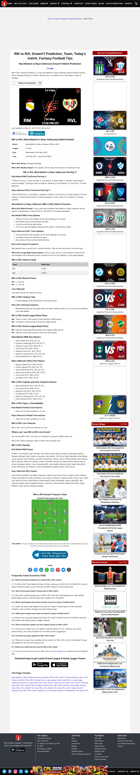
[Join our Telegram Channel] (50, 554)
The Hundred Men (43, 751)
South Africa (76, 743)
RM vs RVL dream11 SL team (27, 688)
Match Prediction (114, 3)
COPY (69, 569)
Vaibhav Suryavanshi (101, 757)
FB (30, 569)
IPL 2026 (40, 746)
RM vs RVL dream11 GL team (50, 688)
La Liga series (32, 683)
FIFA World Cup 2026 (44, 749)
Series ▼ (44, 3)
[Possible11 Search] (136, 3)
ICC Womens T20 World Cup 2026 (48, 743)
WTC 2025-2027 (42, 741)
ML (63, 569)
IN (27, 771)
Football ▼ (66, 3)
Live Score (33, 3)
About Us (134, 771)
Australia (74, 741)
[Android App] (18, 752)
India (73, 738)
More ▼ (128, 3)
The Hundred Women (44, 738)
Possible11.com (61, 651)
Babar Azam (98, 743)
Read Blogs (124, 424)
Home (9, 3)
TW (36, 569)
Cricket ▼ (54, 3)
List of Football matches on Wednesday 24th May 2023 (66, 690)
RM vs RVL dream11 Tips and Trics (52, 683)
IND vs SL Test (20, 3)
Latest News (91, 3)
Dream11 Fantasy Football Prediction (68, 19)
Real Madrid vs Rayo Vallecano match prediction (30, 677)
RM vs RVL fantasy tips (35, 680)
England (74, 746)
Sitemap (120, 746)
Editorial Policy (108, 771)
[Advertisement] (70, 11)
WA (47, 569)
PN (58, 569)
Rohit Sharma (98, 741)
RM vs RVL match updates (33, 690)
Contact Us (122, 771)
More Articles (123, 562)
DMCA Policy (122, 738)
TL (52, 569)
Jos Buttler (98, 754)
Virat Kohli (97, 738)
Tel (4, 771)
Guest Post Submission (125, 741)
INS (15, 771)
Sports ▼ (78, 3)
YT (32, 771)
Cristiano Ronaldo (100, 759)
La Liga (50, 68)
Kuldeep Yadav (99, 751)
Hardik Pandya (99, 746)
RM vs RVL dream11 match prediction (64, 677)
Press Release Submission (126, 743)
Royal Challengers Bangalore (81, 754)
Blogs (101, 3)
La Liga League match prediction (57, 680)
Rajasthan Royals (77, 751)
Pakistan (74, 749)
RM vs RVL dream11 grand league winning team (34, 685)
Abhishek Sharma (100, 749)
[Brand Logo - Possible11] (18, 740)
